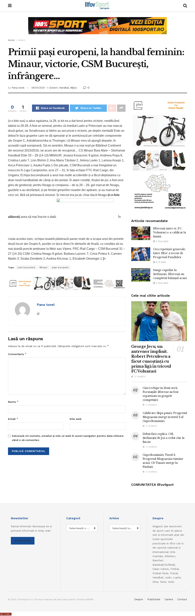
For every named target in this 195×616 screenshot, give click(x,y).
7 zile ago (161, 241)
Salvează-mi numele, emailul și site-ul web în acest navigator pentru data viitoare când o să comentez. (68, 438)
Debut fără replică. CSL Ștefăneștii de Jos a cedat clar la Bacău (163, 438)
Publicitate (153, 599)
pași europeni (60, 267)
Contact (182, 599)
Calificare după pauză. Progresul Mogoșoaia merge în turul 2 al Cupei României (165, 417)
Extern (21, 40)
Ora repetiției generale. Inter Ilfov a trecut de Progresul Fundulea (169, 253)
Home (11, 40)
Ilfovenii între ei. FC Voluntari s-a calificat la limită (169, 232)
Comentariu (17, 354)
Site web (76, 418)
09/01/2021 (38, 87)
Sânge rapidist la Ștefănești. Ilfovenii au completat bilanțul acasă (170, 274)
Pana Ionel (18, 87)
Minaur (44, 267)
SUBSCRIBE (23, 540)
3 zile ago (161, 283)
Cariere (169, 599)
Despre (138, 599)
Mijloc (73, 87)
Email (13, 419)
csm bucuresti (26, 267)
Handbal (64, 87)
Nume (13, 402)
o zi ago (160, 262)
